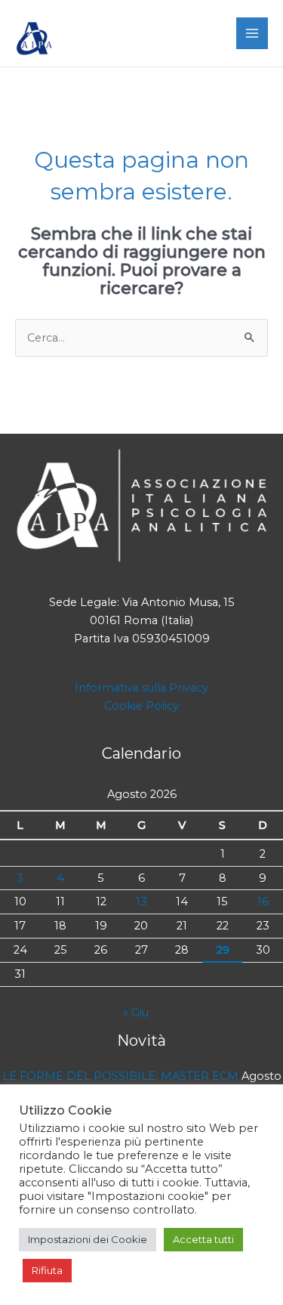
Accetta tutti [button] (203, 1239)
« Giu (136, 1012)
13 (141, 901)
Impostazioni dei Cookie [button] (87, 1239)
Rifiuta (47, 1270)
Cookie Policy (141, 706)
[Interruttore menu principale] (252, 33)
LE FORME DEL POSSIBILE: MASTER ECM (120, 1076)
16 (263, 901)
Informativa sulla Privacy (141, 687)
